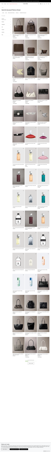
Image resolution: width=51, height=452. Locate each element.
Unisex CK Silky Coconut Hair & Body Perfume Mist (30, 291)
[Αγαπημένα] (46, 4)
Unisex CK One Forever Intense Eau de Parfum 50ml (30, 249)
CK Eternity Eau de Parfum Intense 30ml (43, 227)
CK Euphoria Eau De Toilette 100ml (42, 164)
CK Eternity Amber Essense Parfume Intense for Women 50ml (18, 186)
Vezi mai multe (31, 363)
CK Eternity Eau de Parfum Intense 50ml (30, 185)
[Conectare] (45, 4)
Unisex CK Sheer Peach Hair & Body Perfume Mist (17, 291)
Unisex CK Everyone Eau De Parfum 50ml (43, 248)
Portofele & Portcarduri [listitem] (23, 12)
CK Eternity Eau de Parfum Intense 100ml (18, 164)
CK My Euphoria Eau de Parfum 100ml (30, 143)
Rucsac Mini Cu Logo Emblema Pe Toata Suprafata (30, 35)
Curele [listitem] (3, 12)
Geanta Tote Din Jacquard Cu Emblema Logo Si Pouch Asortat (18, 354)
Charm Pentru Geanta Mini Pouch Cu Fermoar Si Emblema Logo (42, 57)
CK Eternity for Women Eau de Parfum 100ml (30, 165)
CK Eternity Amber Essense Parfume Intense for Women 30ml (30, 228)
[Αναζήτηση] (39, 4)
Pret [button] (2, 34)
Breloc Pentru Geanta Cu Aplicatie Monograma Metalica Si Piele (42, 123)
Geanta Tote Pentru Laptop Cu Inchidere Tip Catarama (43, 291)
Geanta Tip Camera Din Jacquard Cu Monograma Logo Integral (42, 35)
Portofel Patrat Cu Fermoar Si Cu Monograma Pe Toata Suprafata (29, 57)
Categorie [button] (3, 24)
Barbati (5, 3)
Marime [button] (3, 21)
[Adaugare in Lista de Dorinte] (23, 19)
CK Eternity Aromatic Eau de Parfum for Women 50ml (43, 186)
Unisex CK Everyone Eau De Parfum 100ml (18, 227)
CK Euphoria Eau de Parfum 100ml (42, 143)
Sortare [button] (4, 19)
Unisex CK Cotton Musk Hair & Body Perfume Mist (42, 270)
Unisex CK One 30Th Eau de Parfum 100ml (30, 206)
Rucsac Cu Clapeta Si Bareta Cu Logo (30, 78)
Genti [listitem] (6, 12)
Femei (2, 3)
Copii (8, 3)
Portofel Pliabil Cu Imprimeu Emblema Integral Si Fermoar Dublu (18, 57)
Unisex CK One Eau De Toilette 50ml (30, 269)
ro (41, 3)
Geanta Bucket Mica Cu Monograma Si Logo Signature (30, 312)
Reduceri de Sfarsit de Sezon (13, 3)
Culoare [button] (3, 29)
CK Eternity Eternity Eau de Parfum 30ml (18, 248)
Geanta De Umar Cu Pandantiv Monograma (17, 101)
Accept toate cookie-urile (23, 449)
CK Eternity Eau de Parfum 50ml (17, 206)
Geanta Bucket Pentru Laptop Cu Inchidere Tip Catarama (31, 333)
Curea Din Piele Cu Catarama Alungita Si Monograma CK (30, 123)
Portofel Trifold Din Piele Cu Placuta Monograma (17, 123)
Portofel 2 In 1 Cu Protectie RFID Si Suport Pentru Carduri (43, 312)
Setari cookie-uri (5, 449)
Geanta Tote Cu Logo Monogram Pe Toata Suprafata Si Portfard (18, 35)
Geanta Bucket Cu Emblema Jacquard (43, 78)
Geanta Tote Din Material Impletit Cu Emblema (18, 333)
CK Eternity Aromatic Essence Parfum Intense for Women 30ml (43, 207)
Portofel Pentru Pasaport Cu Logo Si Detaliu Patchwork (42, 101)
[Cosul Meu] (48, 4)
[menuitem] (3, 3)
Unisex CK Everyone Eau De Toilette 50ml (18, 269)
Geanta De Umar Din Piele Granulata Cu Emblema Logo (30, 354)
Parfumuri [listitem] (17, 12)
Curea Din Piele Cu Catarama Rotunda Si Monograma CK (18, 144)
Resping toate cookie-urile (14, 449)
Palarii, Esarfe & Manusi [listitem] (11, 12)
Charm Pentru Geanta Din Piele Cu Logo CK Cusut (18, 79)
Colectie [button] (3, 32)
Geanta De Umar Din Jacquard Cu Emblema (17, 312)
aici (16, 447)
